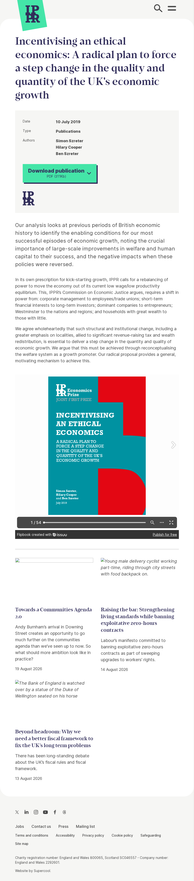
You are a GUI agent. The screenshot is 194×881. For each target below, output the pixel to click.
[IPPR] (33, 13)
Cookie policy (122, 835)
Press (63, 826)
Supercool (42, 871)
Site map (21, 844)
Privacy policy (93, 835)
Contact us (41, 826)
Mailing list (85, 826)
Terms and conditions (31, 835)
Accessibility (65, 835)
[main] (97, 404)
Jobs (19, 826)
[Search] (158, 9)
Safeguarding (151, 835)
